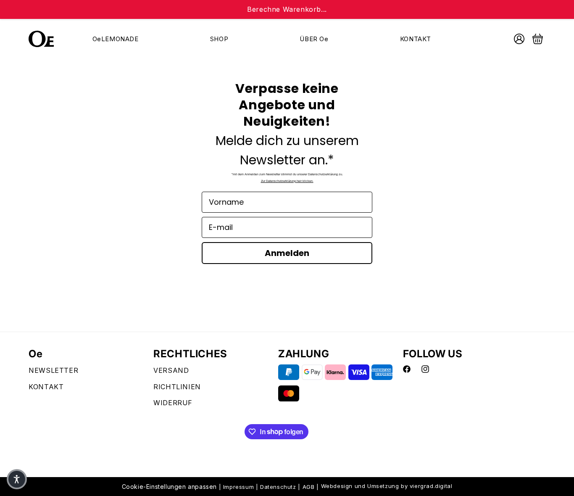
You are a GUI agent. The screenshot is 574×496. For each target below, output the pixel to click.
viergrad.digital (431, 486)
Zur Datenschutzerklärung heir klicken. (287, 180)
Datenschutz (278, 486)
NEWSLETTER (53, 370)
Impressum (238, 486)
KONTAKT (46, 387)
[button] (17, 479)
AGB (309, 486)
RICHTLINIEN (177, 387)
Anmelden (287, 253)
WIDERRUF (172, 403)
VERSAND (171, 370)
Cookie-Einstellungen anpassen (169, 486)
